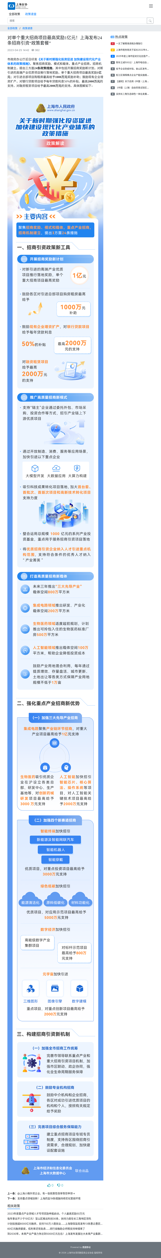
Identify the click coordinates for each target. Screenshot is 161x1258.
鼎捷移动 (86, 1247)
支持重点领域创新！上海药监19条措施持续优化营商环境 (48, 1198)
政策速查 (30, 14)
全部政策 (14, 14)
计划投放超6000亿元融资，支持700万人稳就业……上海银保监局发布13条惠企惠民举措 (56, 1223)
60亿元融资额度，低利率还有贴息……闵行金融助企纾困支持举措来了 (46, 1228)
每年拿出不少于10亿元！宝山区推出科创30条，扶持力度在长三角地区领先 (49, 1218)
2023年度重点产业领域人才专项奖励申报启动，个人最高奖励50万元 (46, 1213)
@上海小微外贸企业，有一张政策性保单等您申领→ (46, 1193)
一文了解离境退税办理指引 (129, 43)
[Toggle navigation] (150, 6)
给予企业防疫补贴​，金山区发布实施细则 (136, 68)
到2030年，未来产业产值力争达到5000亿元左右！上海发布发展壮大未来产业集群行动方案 (59, 1233)
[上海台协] (20, 6)
